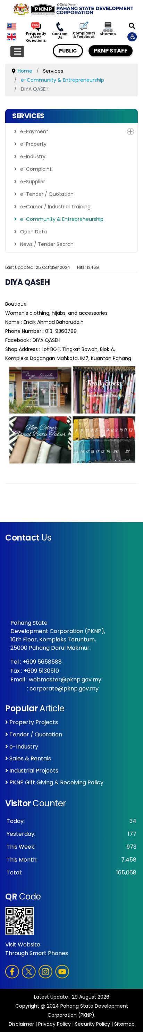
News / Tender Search (47, 244)
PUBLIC (68, 50)
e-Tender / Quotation (47, 194)
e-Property (33, 144)
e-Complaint (36, 169)
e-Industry (32, 156)
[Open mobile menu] (17, 51)
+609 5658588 (42, 662)
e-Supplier (32, 181)
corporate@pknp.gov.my (64, 689)
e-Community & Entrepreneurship (61, 219)
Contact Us (60, 35)
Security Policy (92, 1024)
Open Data (33, 231)
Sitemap (108, 34)
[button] (130, 131)
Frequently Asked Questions (36, 37)
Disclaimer (21, 1024)
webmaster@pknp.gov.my (65, 679)
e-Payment (34, 131)
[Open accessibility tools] (132, 36)
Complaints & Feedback (84, 35)
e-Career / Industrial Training (55, 206)
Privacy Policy (54, 1024)
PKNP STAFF (110, 51)
